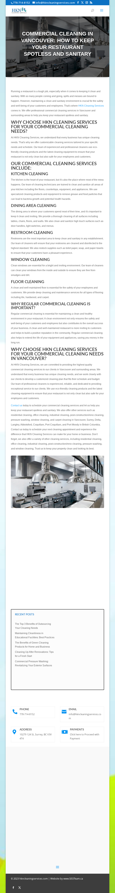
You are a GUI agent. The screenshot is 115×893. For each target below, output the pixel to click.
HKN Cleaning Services (91, 105)
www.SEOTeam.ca (73, 878)
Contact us (16, 405)
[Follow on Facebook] (13, 887)
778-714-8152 (21, 2)
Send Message (88, 600)
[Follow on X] (19, 887)
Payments (77, 729)
